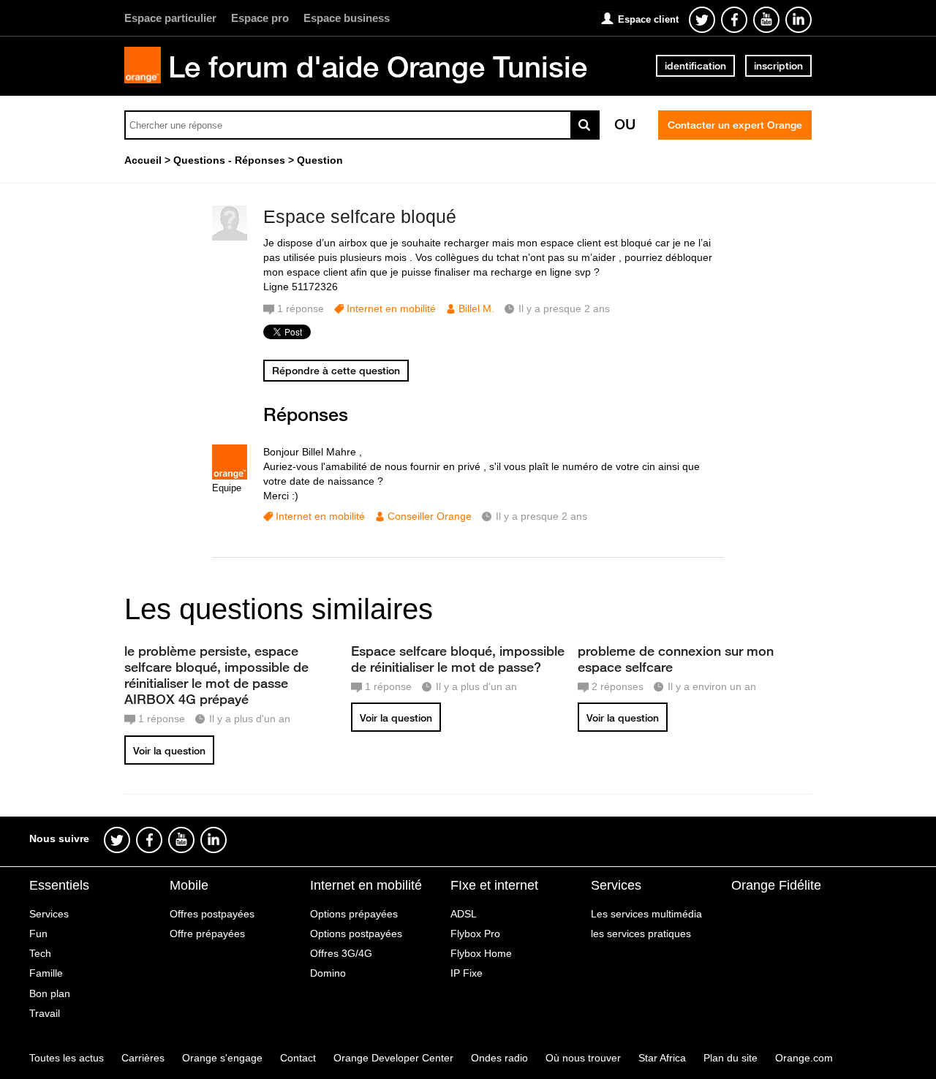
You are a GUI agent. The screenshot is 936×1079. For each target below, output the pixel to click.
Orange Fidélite (776, 885)
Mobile (189, 885)
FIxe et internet (494, 885)
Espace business (346, 18)
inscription (778, 65)
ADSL (463, 914)
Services (49, 914)
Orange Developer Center (393, 1058)
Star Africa (662, 1058)
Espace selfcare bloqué (359, 216)
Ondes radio (499, 1058)
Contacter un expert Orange (735, 125)
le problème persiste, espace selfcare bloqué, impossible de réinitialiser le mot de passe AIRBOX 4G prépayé (216, 675)
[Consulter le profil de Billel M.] (229, 237)
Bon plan (49, 993)
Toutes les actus (66, 1058)
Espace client (648, 19)
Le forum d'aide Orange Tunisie (377, 66)
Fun (38, 933)
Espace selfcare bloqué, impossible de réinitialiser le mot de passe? (458, 659)
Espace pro (260, 18)
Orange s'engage (222, 1058)
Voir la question (169, 750)
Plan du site (730, 1058)
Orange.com (804, 1058)
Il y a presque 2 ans (541, 516)
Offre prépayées (207, 933)
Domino (328, 973)
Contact (298, 1058)
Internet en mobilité (391, 308)
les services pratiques (641, 933)
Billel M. (476, 308)
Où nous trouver (583, 1058)
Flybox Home (481, 953)
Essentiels (59, 885)
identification (695, 65)
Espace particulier (170, 18)
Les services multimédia (646, 914)
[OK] (585, 125)
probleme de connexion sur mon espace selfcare (676, 659)
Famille (46, 973)
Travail (44, 1013)
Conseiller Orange (430, 516)
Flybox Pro (475, 933)
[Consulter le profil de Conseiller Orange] (229, 476)
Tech (40, 953)
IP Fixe (466, 973)
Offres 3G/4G (341, 953)
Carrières (143, 1058)
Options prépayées (354, 914)
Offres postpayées (212, 914)
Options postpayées (356, 933)
